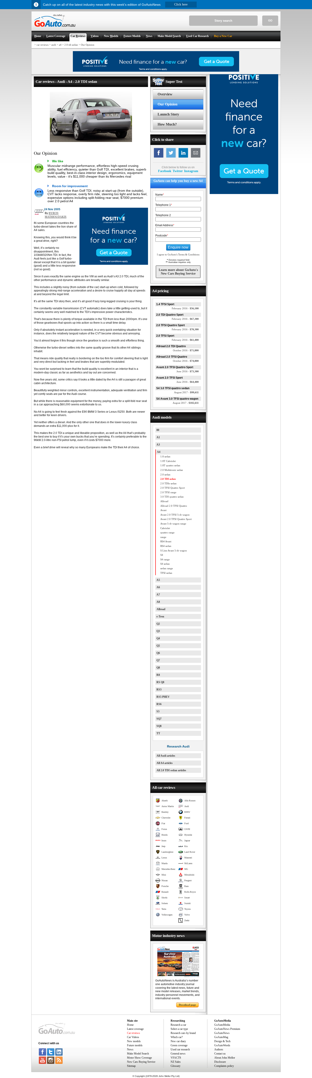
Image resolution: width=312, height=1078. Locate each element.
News (130, 1049)
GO (270, 20)
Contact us (220, 1053)
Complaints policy (224, 1066)
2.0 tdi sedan (71, 44)
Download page (187, 1004)
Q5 (158, 645)
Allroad (160, 609)
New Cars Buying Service (141, 1061)
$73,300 (188, 371)
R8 (158, 675)
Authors (218, 1049)
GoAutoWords (222, 1045)
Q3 (158, 631)
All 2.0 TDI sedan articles (171, 770)
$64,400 (188, 381)
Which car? (177, 1037)
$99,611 (186, 392)
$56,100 (185, 308)
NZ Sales (176, 1061)
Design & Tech (222, 1041)
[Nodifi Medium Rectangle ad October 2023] (113, 263)
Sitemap (131, 1066)
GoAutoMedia (222, 1024)
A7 (158, 594)
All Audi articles (165, 755)
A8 (158, 601)
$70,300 (185, 329)
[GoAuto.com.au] (53, 28)
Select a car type (179, 1029)
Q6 (158, 653)
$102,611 (186, 402)
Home (130, 1024)
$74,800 (186, 360)
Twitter (178, 171)
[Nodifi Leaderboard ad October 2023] (156, 70)
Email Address (164, 225)
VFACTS (176, 1057)
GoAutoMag (221, 1037)
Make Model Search (138, 1053)
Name (159, 194)
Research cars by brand (183, 1033)
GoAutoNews (222, 1033)
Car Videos (133, 1037)
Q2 (158, 623)
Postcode (161, 235)
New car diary (178, 1041)
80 (157, 430)
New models (134, 1041)
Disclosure (220, 1061)
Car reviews (133, 1033)
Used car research (180, 1049)
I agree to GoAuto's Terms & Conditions (178, 254)
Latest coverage (135, 1029)
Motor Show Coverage (139, 1057)
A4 (158, 452)
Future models (135, 1045)
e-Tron (160, 616)
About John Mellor (224, 1057)
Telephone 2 (163, 215)
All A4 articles (164, 763)
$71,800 (186, 350)
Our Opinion (87, 44)
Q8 (158, 667)
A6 (158, 587)
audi (53, 44)
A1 (158, 437)
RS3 (158, 689)
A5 (158, 580)
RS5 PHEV (163, 696)
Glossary (175, 1066)
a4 (60, 44)
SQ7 (158, 718)
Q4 (158, 638)
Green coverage (179, 1045)
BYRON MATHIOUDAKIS (55, 215)
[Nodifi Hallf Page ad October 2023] (244, 193)
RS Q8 (160, 682)
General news (178, 1053)
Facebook (164, 171)
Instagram (191, 171)
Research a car (178, 1024)
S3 (157, 711)
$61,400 (185, 339)
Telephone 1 (163, 205)
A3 (158, 444)
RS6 (158, 704)
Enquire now (178, 247)
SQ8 (158, 726)
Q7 (158, 660)
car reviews (42, 44)
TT (158, 733)
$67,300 (185, 318)
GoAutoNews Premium (227, 1029)
